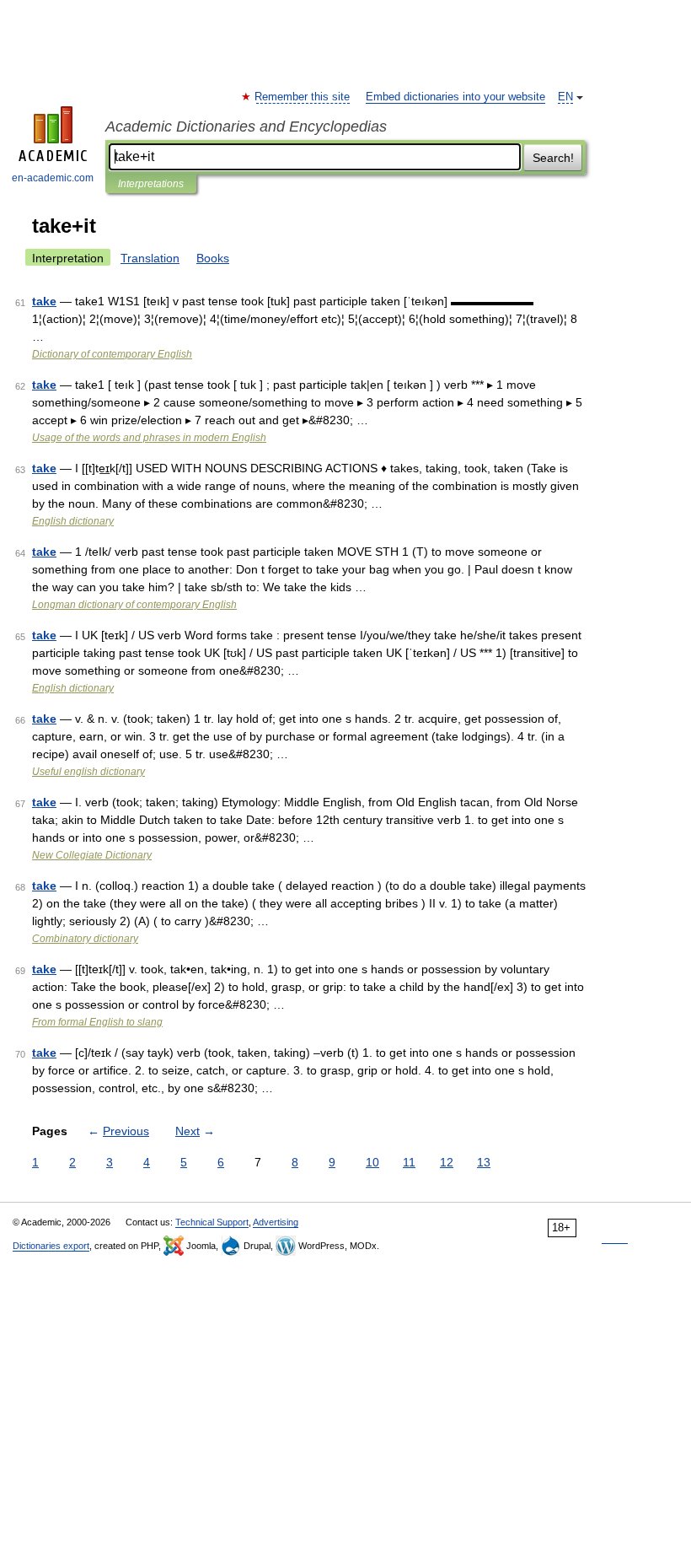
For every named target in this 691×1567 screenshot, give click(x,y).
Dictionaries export (51, 1246)
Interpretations (151, 184)
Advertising (275, 1222)
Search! (553, 157)
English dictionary (73, 521)
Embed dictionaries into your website (455, 97)
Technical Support (212, 1222)
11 (409, 1162)
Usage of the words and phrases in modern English (149, 438)
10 (372, 1162)
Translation (150, 258)
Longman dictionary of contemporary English (134, 605)
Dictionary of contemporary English (112, 354)
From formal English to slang (97, 1022)
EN (565, 97)
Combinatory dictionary (85, 939)
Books (212, 258)
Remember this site (303, 97)
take (44, 301)
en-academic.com (53, 178)
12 (446, 1162)
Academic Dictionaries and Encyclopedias (246, 126)
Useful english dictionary (88, 772)
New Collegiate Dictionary (92, 855)
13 (483, 1162)
